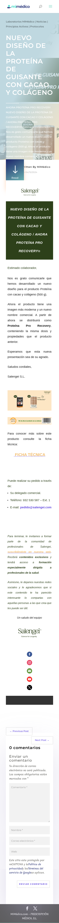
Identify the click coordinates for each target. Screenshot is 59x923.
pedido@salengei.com (35, 507)
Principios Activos (17, 26)
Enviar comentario (33, 884)
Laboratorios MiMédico (20, 21)
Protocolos (37, 26)
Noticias (41, 21)
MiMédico (43, 166)
